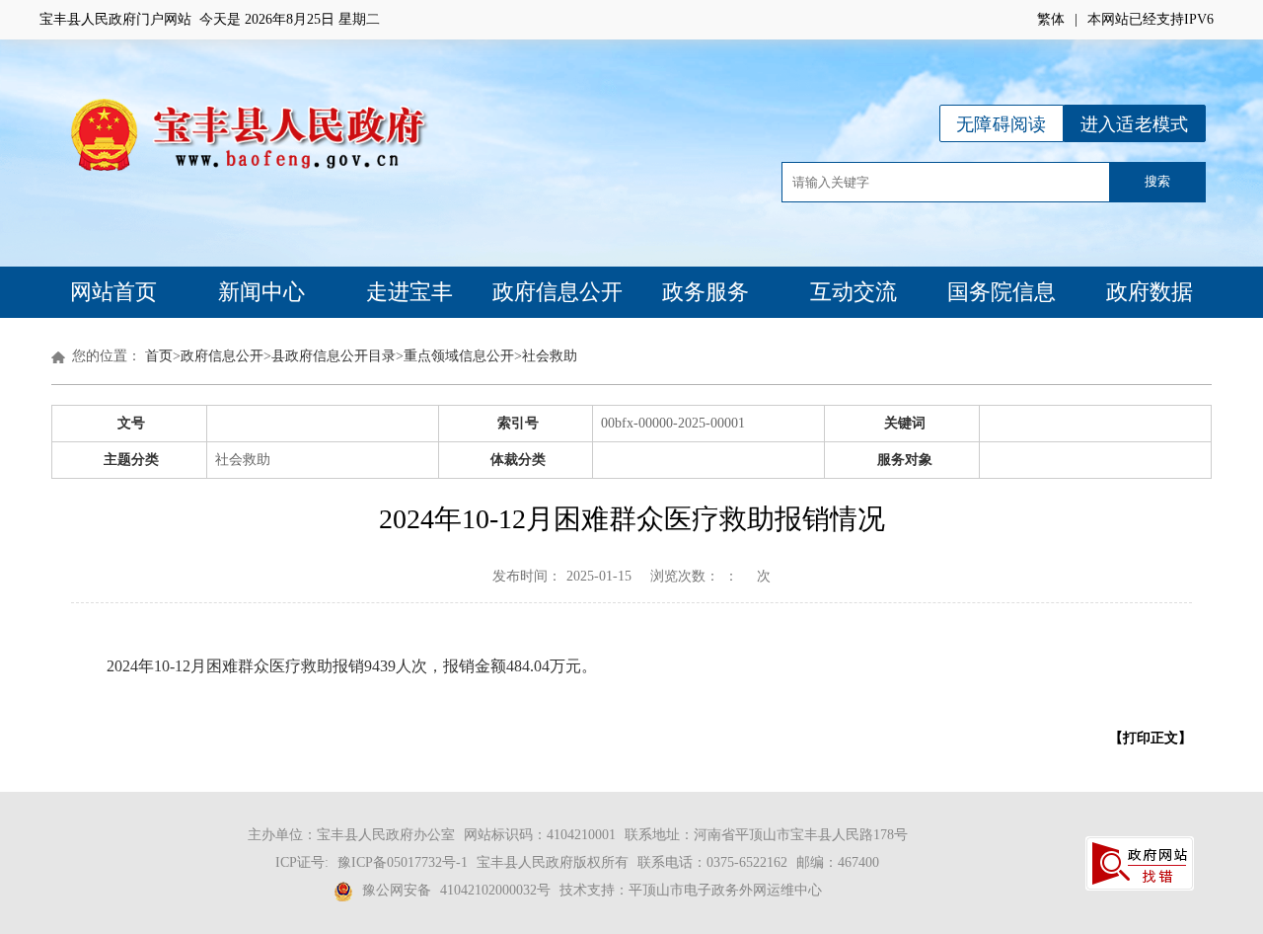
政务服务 (705, 291)
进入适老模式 (1134, 124)
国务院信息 (1001, 291)
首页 (159, 356)
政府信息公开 (557, 291)
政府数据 (1149, 291)
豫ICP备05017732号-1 (402, 862)
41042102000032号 (495, 890)
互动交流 (853, 291)
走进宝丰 (409, 291)
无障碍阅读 (1001, 124)
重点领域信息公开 (459, 356)
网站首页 (113, 291)
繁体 (1051, 19)
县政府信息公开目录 (333, 356)
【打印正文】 (1150, 738)
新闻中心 (261, 291)
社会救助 (549, 356)
